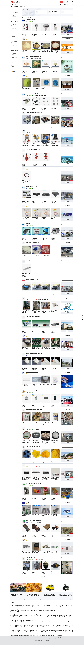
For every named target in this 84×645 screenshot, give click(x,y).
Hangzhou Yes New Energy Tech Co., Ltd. (33, 93)
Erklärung (27, 637)
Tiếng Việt (64, 638)
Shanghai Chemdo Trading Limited (32, 372)
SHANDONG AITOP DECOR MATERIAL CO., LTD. (34, 297)
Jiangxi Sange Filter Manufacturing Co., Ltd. (33, 483)
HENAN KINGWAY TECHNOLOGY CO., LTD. (33, 75)
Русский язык (45, 638)
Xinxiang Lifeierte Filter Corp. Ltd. (32, 502)
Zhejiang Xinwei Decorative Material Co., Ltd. (34, 520)
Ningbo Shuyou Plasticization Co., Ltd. (32, 242)
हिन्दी (56, 638)
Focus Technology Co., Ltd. (41, 640)
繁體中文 (24, 638)
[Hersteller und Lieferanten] (15, 2)
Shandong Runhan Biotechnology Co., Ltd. (33, 205)
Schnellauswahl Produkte (51, 637)
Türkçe (62, 638)
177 (52, 576)
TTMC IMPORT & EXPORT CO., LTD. (32, 279)
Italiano (41, 638)
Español (32, 638)
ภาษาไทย (59, 638)
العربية (50, 638)
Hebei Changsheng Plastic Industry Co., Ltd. (33, 427)
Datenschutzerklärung (37, 637)
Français (30, 638)
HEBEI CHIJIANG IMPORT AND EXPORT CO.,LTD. (34, 409)
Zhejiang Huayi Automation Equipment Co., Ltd (34, 557)
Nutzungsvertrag (32, 637)
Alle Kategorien (14, 4)
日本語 (27, 638)
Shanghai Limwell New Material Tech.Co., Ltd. (34, 353)
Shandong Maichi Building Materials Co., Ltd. (34, 112)
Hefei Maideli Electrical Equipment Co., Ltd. (33, 260)
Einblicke (56, 637)
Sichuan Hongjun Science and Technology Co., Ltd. (34, 390)
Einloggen (72, 2)
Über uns (24, 637)
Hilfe (64, 4)
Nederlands (53, 638)
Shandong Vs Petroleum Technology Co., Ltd (33, 335)
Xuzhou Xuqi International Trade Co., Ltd (33, 149)
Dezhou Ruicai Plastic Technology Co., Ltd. (33, 446)
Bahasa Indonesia (69, 638)
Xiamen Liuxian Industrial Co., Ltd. (32, 539)
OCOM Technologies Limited (31, 223)
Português (38, 638)
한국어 (48, 638)
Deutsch (35, 638)
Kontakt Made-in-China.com (44, 637)
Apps (67, 4)
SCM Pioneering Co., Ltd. (30, 38)
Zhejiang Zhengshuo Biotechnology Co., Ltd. (33, 56)
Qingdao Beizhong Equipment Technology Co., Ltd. (34, 316)
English (18, 638)
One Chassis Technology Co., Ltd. (31, 186)
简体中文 (21, 638)
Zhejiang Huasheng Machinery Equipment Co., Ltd (34, 130)
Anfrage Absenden (67, 19)
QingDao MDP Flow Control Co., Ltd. (32, 19)
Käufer (60, 4)
